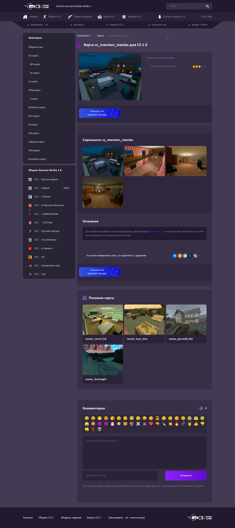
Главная (28, 517)
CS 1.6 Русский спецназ (47, 231)
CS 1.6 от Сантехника (46, 240)
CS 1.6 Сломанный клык (47, 265)
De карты (33, 55)
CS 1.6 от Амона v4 (44, 248)
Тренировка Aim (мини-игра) (126, 517)
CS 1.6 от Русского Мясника (49, 205)
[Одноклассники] (180, 256)
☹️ (176, 418)
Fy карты (33, 124)
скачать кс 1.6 (156, 231)
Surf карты (33, 116)
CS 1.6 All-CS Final (43, 222)
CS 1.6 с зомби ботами (46, 214)
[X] (190, 256)
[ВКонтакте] (175, 256)
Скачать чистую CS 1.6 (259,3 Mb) (187, 16)
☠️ (138, 424)
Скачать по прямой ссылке (96, 113)
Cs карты (33, 81)
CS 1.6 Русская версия (46, 179)
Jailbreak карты (36, 142)
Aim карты (33, 73)
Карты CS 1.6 (95, 517)
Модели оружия (71, 517)
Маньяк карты (167, 58)
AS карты (33, 99)
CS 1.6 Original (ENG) (52, 188)
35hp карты (34, 90)
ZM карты (33, 133)
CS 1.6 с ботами (43, 196)
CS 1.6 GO (40, 257)
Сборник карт (35, 47)
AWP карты (34, 64)
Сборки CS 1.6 (47, 517)
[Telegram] (185, 256)
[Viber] (195, 256)
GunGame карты (37, 159)
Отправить (186, 475)
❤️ (151, 424)
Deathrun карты (36, 107)
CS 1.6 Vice (40, 274)
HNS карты (34, 150)
